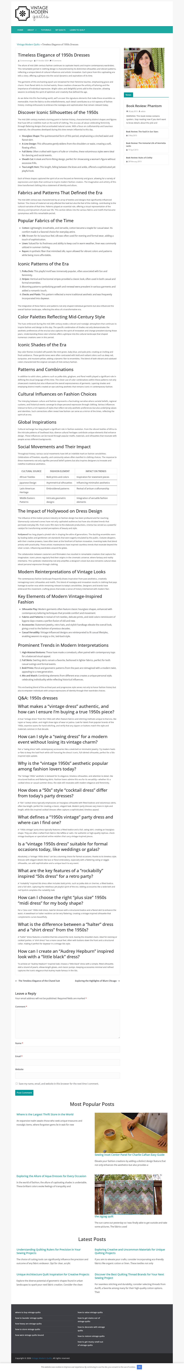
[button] (35, 30)
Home (20, 30)
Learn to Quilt (77, 30)
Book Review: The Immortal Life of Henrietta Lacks (146, 144)
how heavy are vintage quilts (28, 1323)
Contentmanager (26, 61)
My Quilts (60, 30)
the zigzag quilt (104, 1216)
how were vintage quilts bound (29, 1335)
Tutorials (46, 30)
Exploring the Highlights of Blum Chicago (96, 980)
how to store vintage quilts (27, 1329)
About (30, 30)
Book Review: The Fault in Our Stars (142, 131)
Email (18, 1056)
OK (139, 1367)
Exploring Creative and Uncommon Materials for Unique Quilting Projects (130, 1251)
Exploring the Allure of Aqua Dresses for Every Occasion (51, 1176)
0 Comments (56, 61)
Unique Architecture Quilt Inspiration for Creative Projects (53, 1274)
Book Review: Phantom (144, 106)
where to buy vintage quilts (28, 1312)
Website (19, 1069)
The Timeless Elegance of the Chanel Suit (39, 980)
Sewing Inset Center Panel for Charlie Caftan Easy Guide (129, 1154)
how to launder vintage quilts (28, 1318)
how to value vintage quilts (90, 1312)
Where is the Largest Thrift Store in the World (45, 1114)
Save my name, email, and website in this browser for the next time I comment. (59, 1083)
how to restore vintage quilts (91, 1336)
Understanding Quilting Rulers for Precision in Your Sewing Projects (49, 1251)
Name (19, 1043)
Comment (21, 1006)
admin (143, 111)
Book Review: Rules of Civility (139, 157)
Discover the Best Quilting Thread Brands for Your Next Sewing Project (129, 1276)
